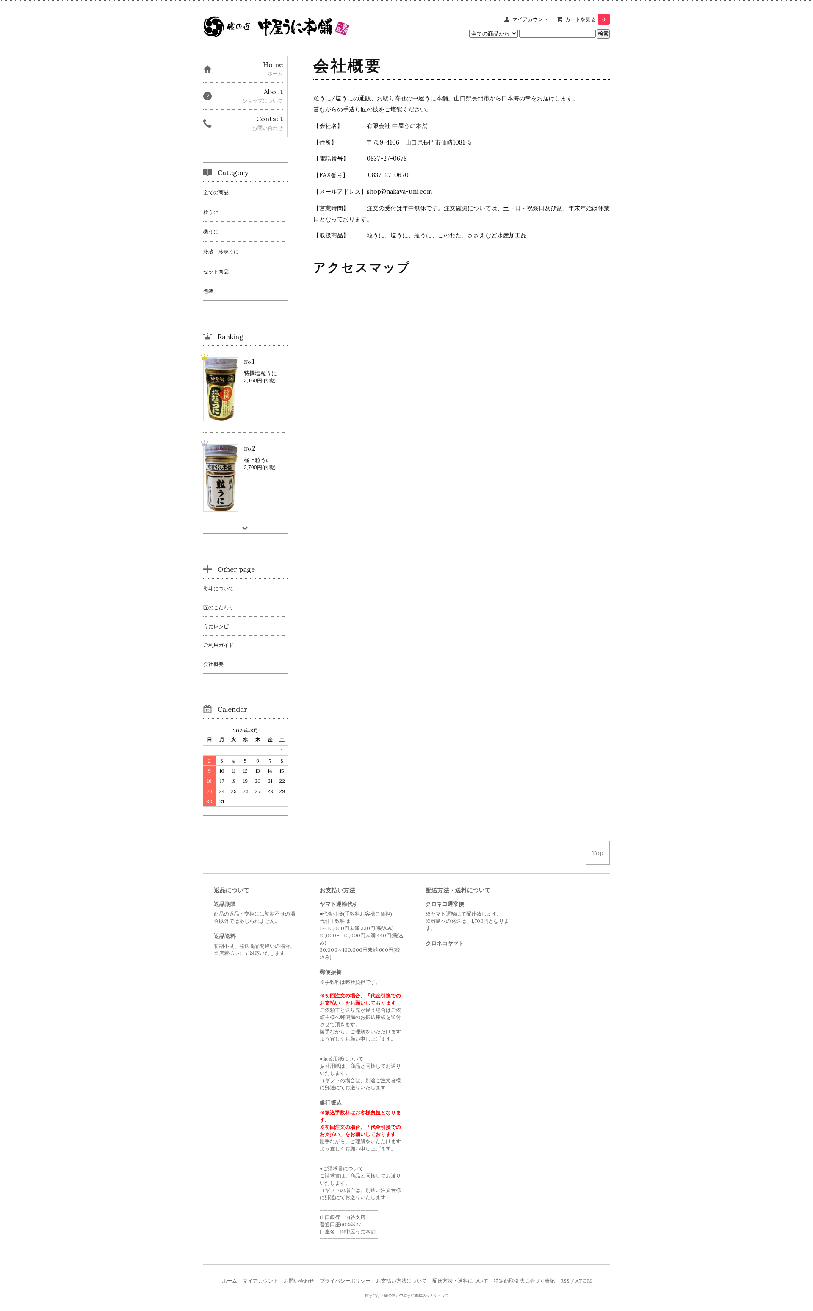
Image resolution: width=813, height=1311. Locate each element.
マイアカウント (530, 19)
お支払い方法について (401, 1281)
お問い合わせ (299, 1281)
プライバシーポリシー (345, 1281)
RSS (565, 1281)
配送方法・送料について (460, 1281)
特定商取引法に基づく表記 (524, 1281)
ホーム (229, 1281)
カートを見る (585, 19)
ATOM (583, 1281)
